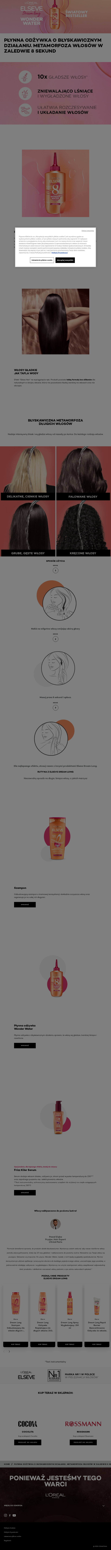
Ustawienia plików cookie (42, 260)
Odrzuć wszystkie (88, 231)
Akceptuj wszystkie (65, 260)
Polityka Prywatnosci (60, 253)
